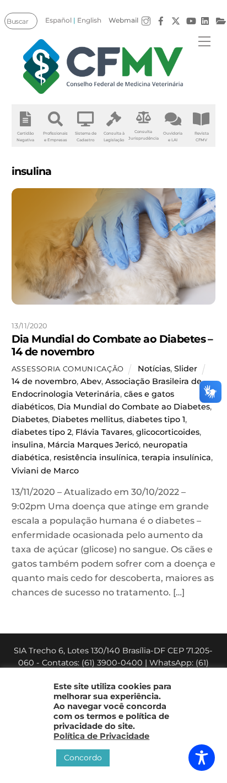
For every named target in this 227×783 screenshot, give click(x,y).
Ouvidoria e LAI (172, 136)
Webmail (123, 20)
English (89, 20)
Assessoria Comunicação (68, 368)
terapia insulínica (176, 457)
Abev (90, 381)
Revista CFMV (201, 136)
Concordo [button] (83, 758)
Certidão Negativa (25, 136)
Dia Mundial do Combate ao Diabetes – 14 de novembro (112, 345)
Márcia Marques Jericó (93, 445)
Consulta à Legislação (114, 136)
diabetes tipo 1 (156, 419)
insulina (28, 445)
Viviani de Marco (45, 471)
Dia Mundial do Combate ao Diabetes (133, 407)
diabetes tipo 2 (42, 432)
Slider (185, 369)
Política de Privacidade (101, 736)
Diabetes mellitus (87, 419)
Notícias (154, 369)
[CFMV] (104, 66)
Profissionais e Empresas (55, 136)
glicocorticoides (167, 432)
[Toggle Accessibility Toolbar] (201, 757)
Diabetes (30, 419)
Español (58, 20)
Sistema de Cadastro (85, 136)
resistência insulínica (95, 457)
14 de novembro (44, 381)
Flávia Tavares (103, 432)
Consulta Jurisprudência (143, 135)
